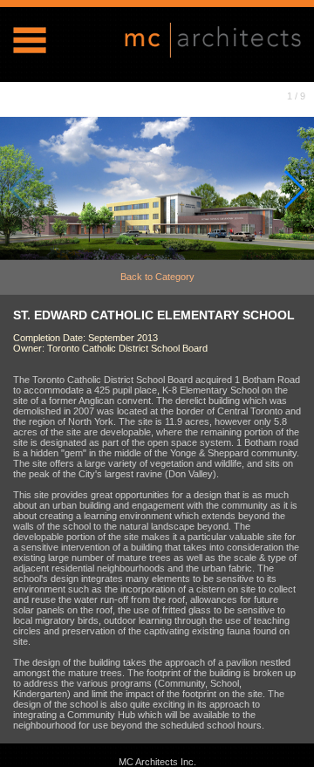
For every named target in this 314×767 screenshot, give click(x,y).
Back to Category (157, 276)
